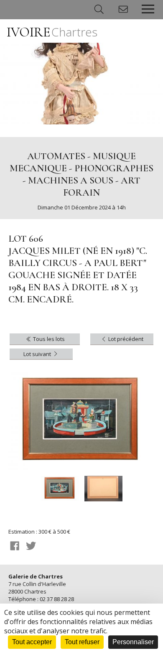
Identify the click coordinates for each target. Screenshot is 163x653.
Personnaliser (133, 641)
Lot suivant (37, 354)
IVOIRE (52, 32)
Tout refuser (82, 641)
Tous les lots (48, 339)
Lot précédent (125, 339)
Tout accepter (32, 641)
